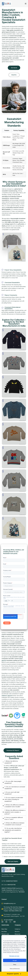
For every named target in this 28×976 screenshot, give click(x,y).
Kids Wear (4, 931)
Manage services (14, 956)
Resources (17, 934)
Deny (14, 964)
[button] (25, 937)
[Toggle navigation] (22, 3)
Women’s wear (5, 934)
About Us (17, 931)
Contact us (17, 929)
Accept (15, 960)
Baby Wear (4, 929)
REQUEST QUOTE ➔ (14, 973)
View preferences (15, 968)
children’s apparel (7, 695)
